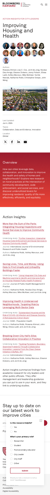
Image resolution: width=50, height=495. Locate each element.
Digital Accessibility (11, 491)
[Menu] (46, 4)
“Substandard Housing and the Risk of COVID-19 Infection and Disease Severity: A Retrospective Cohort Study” (24, 315)
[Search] (42, 4)
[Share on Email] (25, 142)
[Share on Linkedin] (18, 142)
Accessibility (8, 488)
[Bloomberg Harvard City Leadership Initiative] (16, 5)
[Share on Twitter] (5, 142)
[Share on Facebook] (12, 142)
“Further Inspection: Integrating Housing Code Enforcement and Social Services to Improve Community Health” (25, 241)
